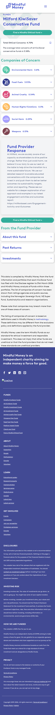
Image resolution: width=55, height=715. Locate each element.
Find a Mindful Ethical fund (13, 433)
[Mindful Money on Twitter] (9, 373)
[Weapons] (6, 131)
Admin (16, 705)
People (6, 453)
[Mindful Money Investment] (16, 6)
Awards (6, 496)
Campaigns (8, 520)
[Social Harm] (6, 119)
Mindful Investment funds (13, 407)
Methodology (8, 457)
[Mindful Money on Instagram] (19, 373)
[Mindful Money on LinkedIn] (14, 373)
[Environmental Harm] (6, 69)
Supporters (7, 450)
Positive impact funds (11, 425)
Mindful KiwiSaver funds (12, 400)
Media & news (8, 492)
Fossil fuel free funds (11, 422)
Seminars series (9, 488)
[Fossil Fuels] (6, 82)
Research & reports (10, 481)
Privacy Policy (8, 677)
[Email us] (25, 373)
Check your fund (9, 429)
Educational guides (10, 477)
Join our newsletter (10, 523)
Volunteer (7, 464)
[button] (45, 6)
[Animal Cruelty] (6, 94)
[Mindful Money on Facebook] (4, 373)
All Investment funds (11, 411)
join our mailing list (41, 681)
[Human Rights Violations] (6, 106)
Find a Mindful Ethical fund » (27, 32)
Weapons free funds (11, 418)
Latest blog (8, 499)
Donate (6, 461)
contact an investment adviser (14, 572)
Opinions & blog (9, 485)
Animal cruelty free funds (12, 414)
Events (6, 516)
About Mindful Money (11, 446)
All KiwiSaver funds (10, 404)
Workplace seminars (11, 527)
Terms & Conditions (10, 673)
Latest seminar (9, 503)
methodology (42, 319)
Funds (7, 14)
